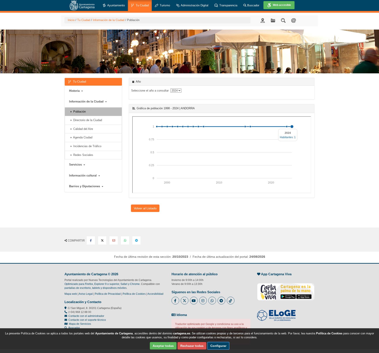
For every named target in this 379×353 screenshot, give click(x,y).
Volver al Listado (145, 208)
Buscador (252, 5)
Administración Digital (194, 5)
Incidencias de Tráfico (86, 146)
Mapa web (70, 293)
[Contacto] (293, 20)
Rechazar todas (192, 346)
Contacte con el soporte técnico (87, 319)
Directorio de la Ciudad (87, 120)
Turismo (164, 5)
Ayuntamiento (116, 5)
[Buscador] (283, 20)
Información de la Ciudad (108, 20)
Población (79, 111)
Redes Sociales (82, 155)
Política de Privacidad (108, 293)
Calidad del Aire (82, 129)
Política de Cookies (134, 293)
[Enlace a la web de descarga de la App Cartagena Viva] (286, 289)
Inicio (71, 20)
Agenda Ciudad (82, 137)
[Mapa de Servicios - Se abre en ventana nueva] (262, 20)
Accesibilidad (155, 293)
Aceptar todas (163, 346)
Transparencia (227, 5)
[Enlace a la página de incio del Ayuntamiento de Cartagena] (82, 5)
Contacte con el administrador (86, 316)
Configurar (218, 346)
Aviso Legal (86, 293)
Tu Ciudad (142, 5)
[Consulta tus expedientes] (273, 20)
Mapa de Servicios (79, 323)
